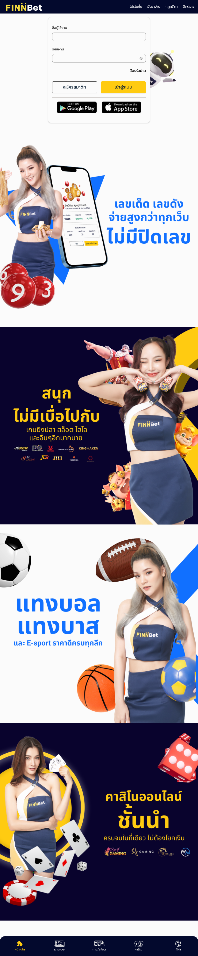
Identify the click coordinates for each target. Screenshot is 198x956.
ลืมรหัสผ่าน (138, 70)
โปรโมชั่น (136, 6)
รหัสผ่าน (58, 49)
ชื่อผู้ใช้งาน (59, 27)
